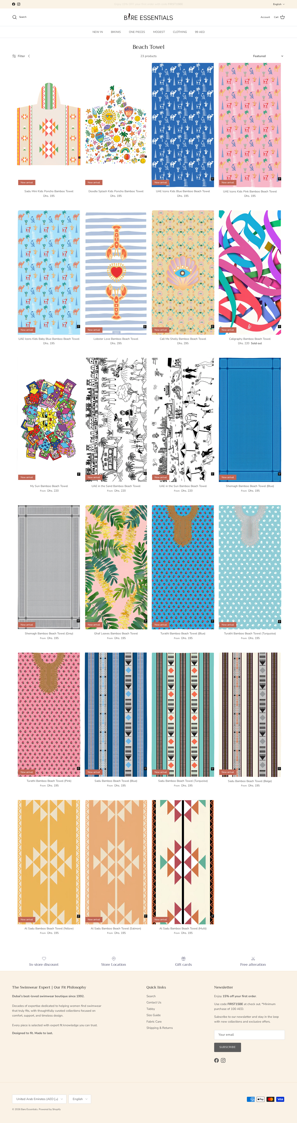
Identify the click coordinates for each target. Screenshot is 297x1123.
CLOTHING (180, 32)
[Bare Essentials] (148, 17)
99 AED (200, 32)
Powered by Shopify (50, 1109)
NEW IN (98, 32)
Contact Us (153, 1002)
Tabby (150, 1009)
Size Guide (153, 1015)
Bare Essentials (29, 1109)
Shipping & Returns (159, 1028)
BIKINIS (116, 32)
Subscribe (227, 1047)
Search (151, 996)
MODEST (159, 32)
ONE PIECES (137, 32)
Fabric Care (154, 1022)
